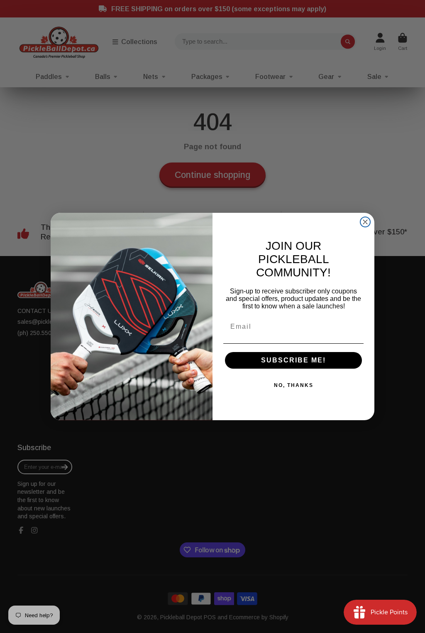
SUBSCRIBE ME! (293, 360)
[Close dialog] (365, 222)
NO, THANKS (293, 385)
